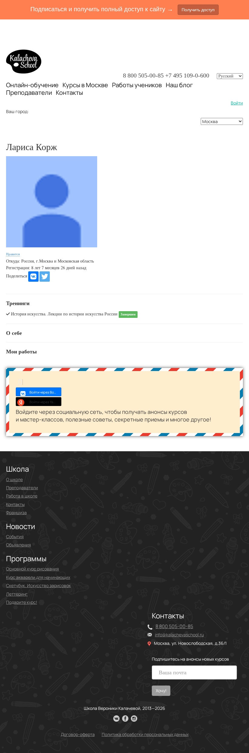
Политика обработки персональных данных (145, 734)
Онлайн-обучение (32, 85)
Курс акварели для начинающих (38, 577)
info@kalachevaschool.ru (179, 635)
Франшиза (16, 512)
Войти (237, 103)
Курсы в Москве (85, 85)
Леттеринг (17, 594)
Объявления (18, 545)
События (15, 536)
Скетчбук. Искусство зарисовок (38, 585)
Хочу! (161, 690)
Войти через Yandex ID (45, 402)
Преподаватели (29, 92)
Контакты (69, 92)
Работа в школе (21, 496)
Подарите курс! (21, 602)
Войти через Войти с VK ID (45, 392)
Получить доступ (198, 9)
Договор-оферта (78, 734)
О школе (14, 479)
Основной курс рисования (32, 569)
